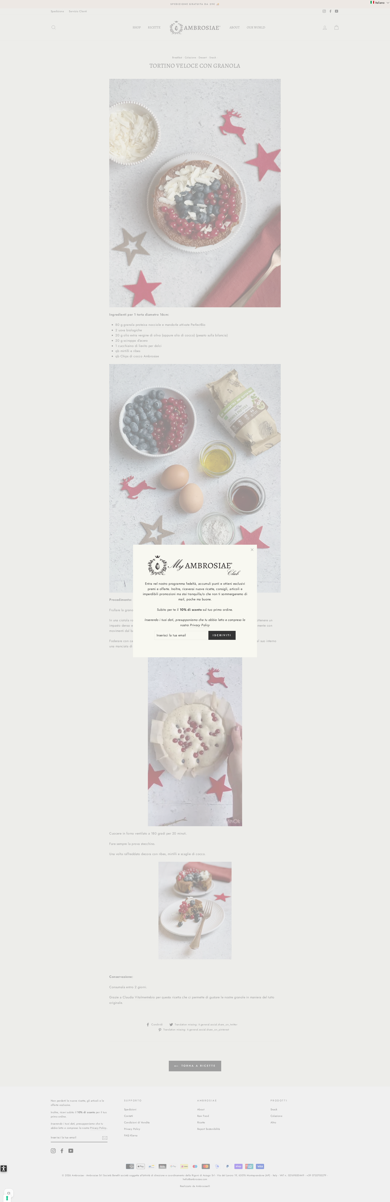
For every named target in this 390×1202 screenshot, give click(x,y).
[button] (380, 2)
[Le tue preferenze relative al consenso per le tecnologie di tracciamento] (7, 1198)
